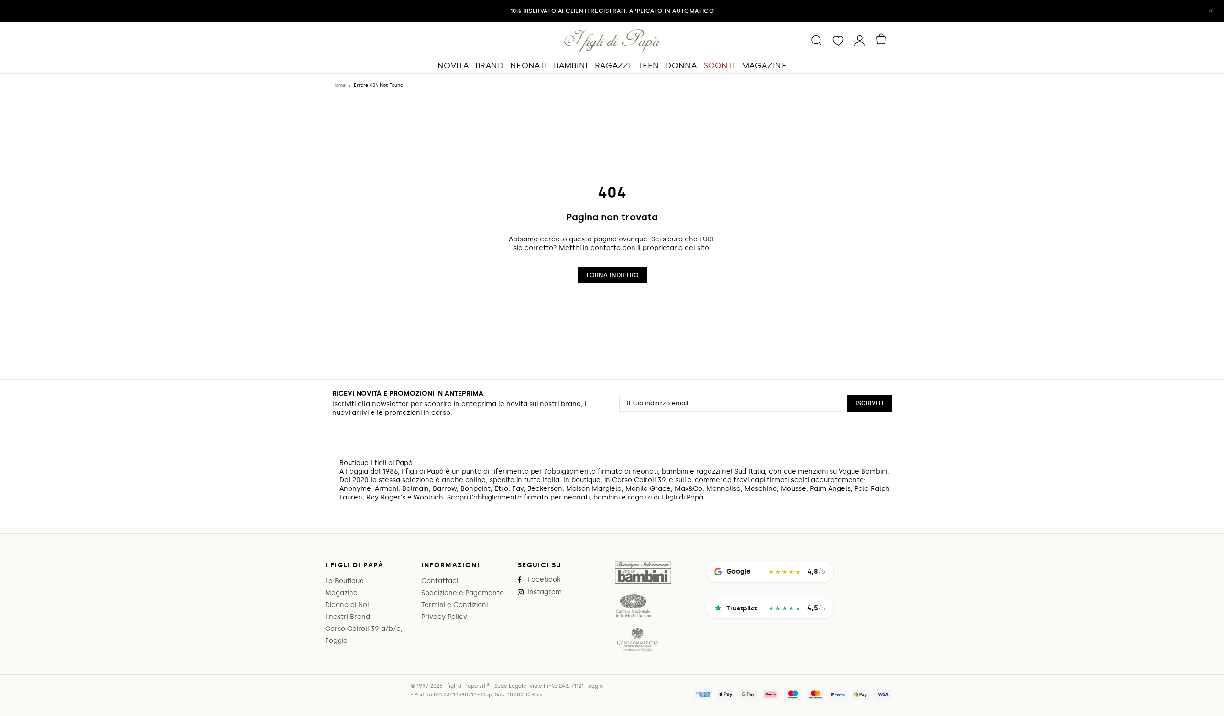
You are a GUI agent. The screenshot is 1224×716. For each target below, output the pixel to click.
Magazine (341, 593)
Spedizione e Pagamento (462, 593)
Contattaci (439, 581)
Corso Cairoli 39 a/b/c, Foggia (364, 635)
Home (339, 85)
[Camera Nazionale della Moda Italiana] (633, 605)
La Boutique (344, 581)
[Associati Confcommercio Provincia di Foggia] (637, 639)
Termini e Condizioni (454, 605)
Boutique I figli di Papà (612, 40)
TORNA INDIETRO (612, 275)
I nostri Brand (347, 617)
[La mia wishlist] (838, 40)
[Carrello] (883, 39)
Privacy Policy (444, 617)
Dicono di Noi (347, 605)
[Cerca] (816, 40)
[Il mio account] (859, 40)
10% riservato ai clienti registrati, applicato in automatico (612, 11)
